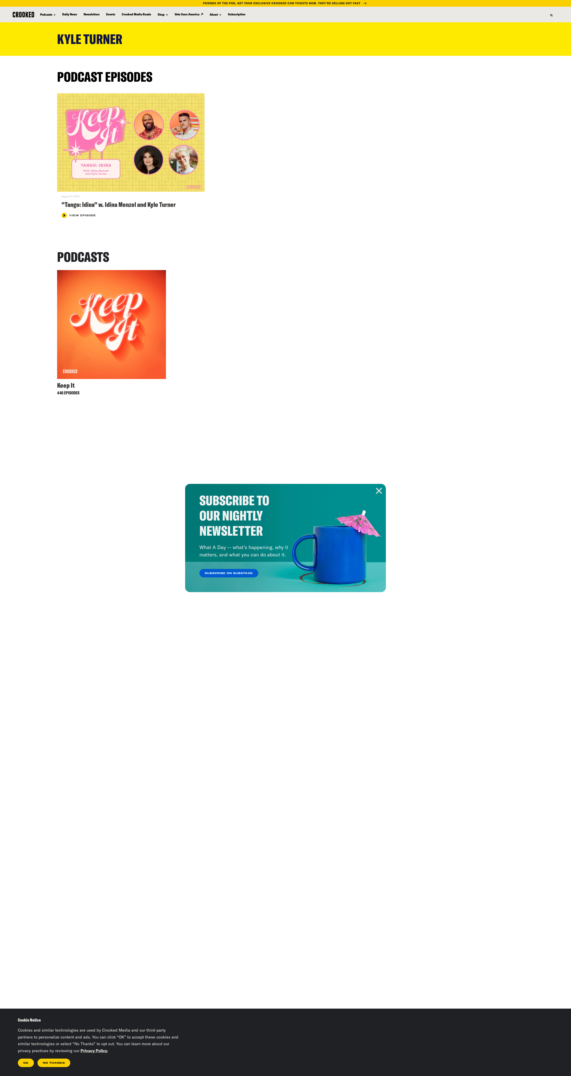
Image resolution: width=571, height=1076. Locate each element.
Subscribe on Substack (229, 573)
